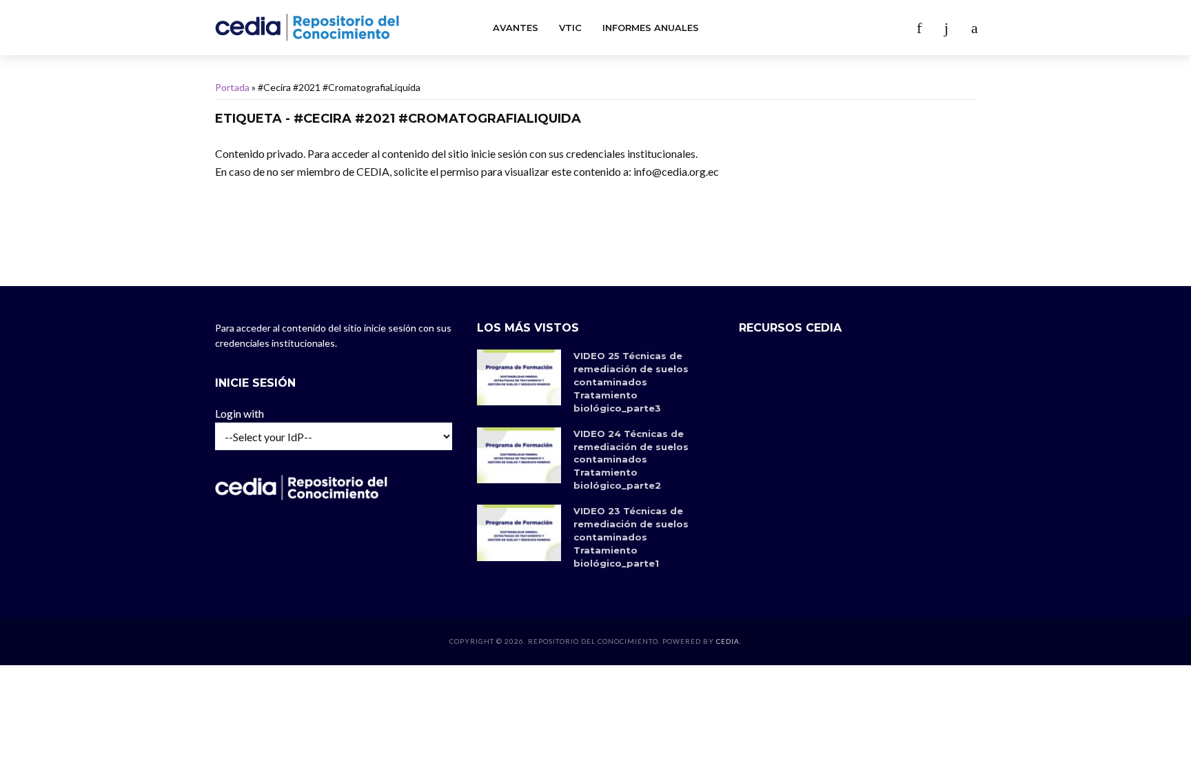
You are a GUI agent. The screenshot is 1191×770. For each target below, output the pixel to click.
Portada (232, 87)
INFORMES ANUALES (650, 27)
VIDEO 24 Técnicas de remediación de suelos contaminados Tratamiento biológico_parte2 (631, 460)
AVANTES (515, 27)
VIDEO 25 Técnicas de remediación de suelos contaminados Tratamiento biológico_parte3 (631, 382)
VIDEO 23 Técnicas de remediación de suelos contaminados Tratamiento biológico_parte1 (631, 537)
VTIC (570, 27)
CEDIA (728, 641)
